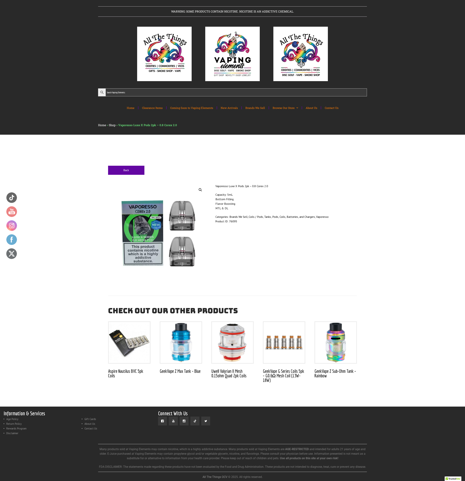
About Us (311, 108)
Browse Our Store (284, 108)
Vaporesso (322, 217)
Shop (112, 125)
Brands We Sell (255, 108)
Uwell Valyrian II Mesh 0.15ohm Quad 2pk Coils (228, 373)
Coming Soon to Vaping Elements (191, 108)
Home (130, 108)
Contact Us (331, 108)
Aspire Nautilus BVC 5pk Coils (125, 373)
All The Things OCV (215, 477)
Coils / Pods (256, 217)
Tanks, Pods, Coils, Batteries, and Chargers (289, 217)
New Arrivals (229, 108)
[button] (200, 190)
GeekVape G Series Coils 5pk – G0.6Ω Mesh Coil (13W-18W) (283, 375)
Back (126, 170)
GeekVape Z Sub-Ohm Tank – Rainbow (335, 373)
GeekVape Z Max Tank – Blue (180, 371)
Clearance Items (152, 108)
